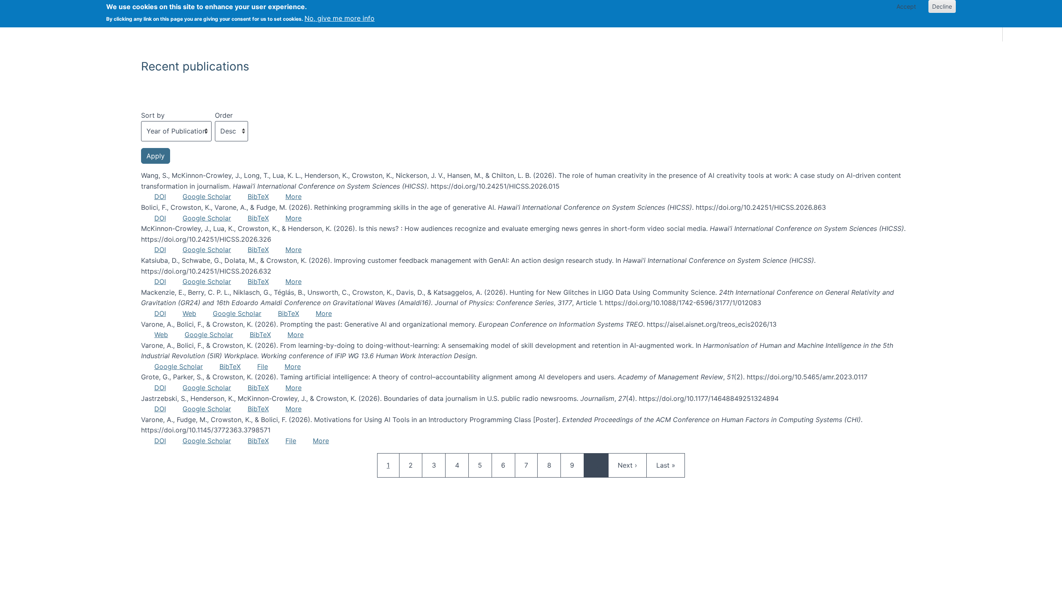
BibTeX (258, 196)
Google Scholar (207, 196)
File (262, 366)
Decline (942, 6)
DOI (160, 196)
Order (224, 115)
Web (189, 313)
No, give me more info (339, 18)
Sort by (153, 115)
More (293, 196)
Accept (906, 6)
